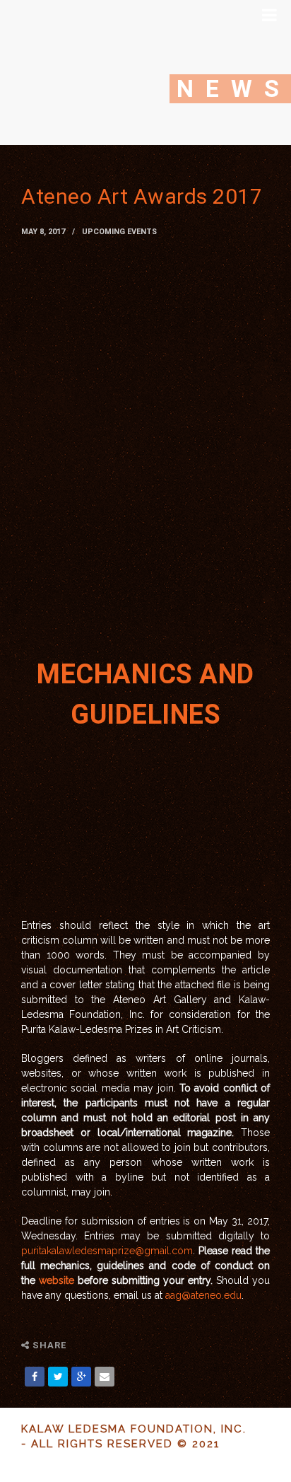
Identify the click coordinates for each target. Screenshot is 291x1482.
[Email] (104, 1377)
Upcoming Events (119, 231)
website (56, 1280)
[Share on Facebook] (34, 1377)
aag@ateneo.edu (203, 1295)
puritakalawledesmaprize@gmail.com (107, 1250)
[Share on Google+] (81, 1377)
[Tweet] (58, 1377)
